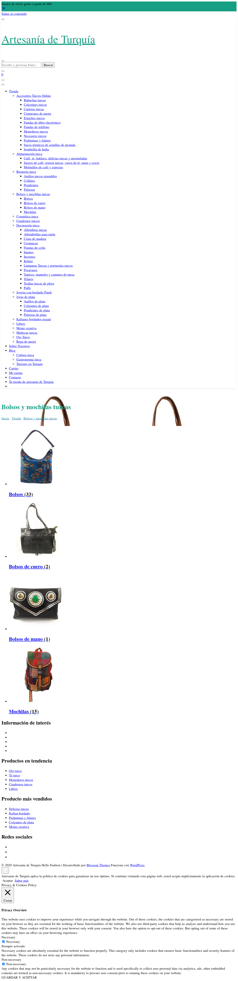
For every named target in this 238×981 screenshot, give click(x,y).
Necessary (13, 941)
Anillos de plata (34, 301)
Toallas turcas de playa (39, 283)
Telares (28, 279)
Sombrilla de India (36, 149)
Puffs (27, 288)
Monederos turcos (36, 131)
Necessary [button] (8, 937)
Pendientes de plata (37, 310)
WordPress (137, 865)
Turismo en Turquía (29, 364)
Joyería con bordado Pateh (34, 292)
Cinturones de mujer (37, 113)
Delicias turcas (19, 808)
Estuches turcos (34, 118)
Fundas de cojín (34, 247)
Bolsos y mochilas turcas (33, 194)
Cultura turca (25, 355)
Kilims (28, 261)
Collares (29, 180)
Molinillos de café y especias (43, 167)
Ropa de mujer (26, 341)
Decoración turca (27, 225)
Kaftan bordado (19, 813)
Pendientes (31, 185)
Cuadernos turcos (28, 220)
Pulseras (29, 189)
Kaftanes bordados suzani (33, 319)
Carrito (13, 368)
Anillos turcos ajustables (40, 176)
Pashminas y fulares (37, 140)
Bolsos (28, 198)
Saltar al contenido (14, 13)
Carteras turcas (34, 109)
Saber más (22, 880)
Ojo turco (15, 770)
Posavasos (30, 270)
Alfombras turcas (35, 229)
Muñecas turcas (26, 332)
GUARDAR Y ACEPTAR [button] (19, 977)
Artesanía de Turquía (48, 38)
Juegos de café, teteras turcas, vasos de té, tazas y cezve (61, 162)
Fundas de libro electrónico (42, 122)
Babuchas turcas (35, 100)
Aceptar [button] (7, 880)
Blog (12, 350)
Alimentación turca (29, 153)
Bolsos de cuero (34, 203)
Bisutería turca (26, 171)
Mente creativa (26, 328)
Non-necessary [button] (11, 959)
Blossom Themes (98, 865)
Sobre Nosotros (19, 346)
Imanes (28, 252)
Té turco (14, 775)
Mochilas (30, 212)
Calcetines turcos (35, 104)
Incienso (29, 256)
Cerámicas (31, 243)
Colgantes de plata (36, 305)
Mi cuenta (15, 372)
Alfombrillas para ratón (39, 234)
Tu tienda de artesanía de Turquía (31, 381)
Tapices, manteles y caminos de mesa (49, 274)
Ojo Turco (23, 337)
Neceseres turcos (35, 136)
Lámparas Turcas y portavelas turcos (48, 265)
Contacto (15, 377)
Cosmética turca (27, 216)
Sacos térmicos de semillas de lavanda (49, 144)
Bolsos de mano (34, 207)
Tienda (13, 91)
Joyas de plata (25, 296)
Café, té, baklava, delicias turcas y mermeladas (55, 158)
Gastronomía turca (28, 359)
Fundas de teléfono (36, 127)
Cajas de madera (35, 238)
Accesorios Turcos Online (33, 95)
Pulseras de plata (35, 314)
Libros (20, 323)
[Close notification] (3, 9)
